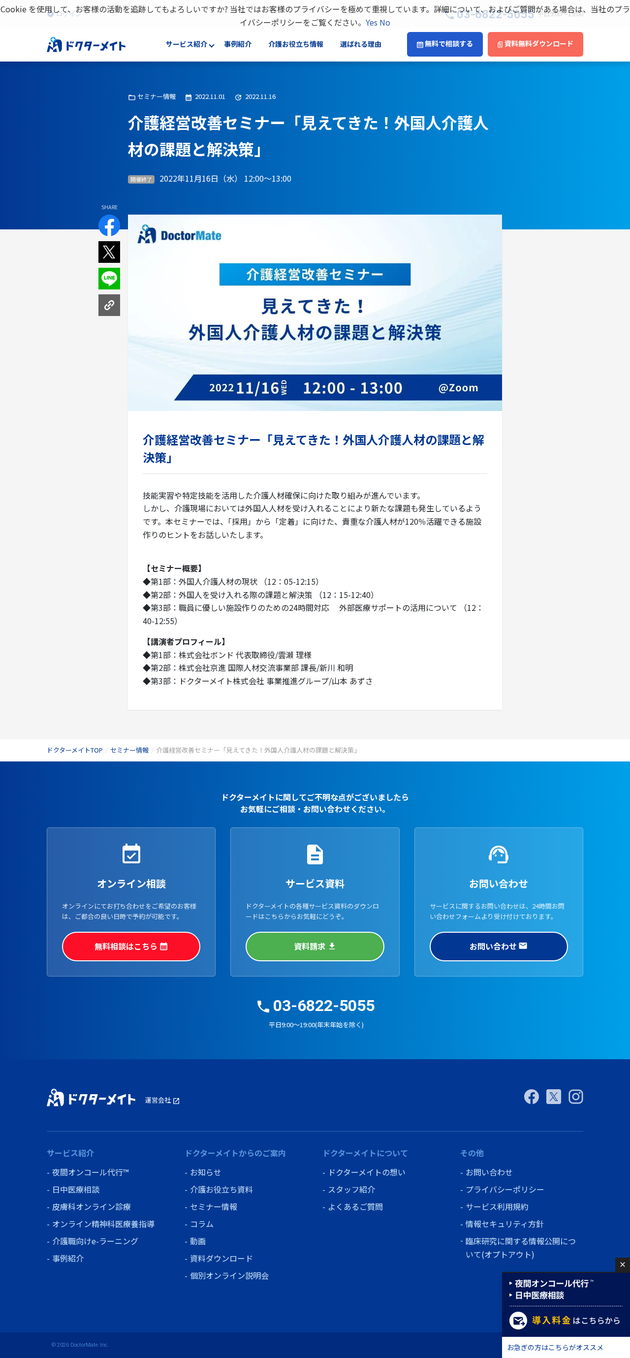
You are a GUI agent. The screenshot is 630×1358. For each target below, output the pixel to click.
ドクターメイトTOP (75, 750)
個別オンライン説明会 (229, 1275)
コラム (202, 1224)
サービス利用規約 (497, 1206)
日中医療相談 (75, 1189)
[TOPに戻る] (86, 43)
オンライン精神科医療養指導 (103, 1224)
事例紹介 (238, 44)
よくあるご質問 (355, 1206)
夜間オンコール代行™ (90, 1172)
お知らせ (205, 1172)
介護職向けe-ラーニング (95, 1241)
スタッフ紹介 (351, 1189)
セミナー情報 (129, 750)
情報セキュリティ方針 (505, 1224)
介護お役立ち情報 (295, 44)
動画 (198, 1241)
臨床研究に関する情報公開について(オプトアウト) (521, 1247)
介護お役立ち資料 (221, 1189)
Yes (372, 22)
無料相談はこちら (131, 946)
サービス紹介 (186, 44)
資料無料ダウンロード (538, 44)
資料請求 (315, 946)
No (384, 22)
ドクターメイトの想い (367, 1172)
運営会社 (162, 1100)
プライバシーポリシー (505, 1189)
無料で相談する (448, 44)
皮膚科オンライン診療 (91, 1206)
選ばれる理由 (360, 44)
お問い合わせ (499, 946)
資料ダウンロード (221, 1258)
